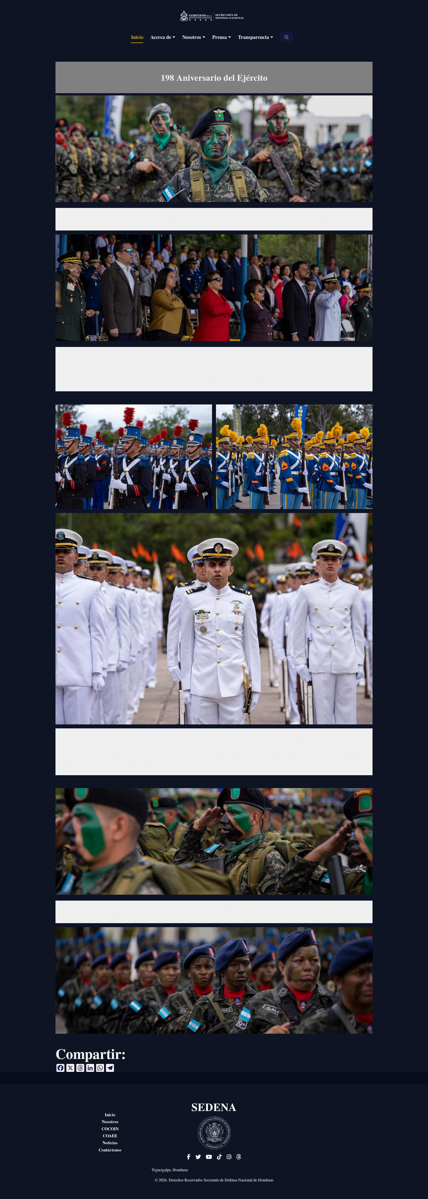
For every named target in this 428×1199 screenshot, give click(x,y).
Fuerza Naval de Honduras (219, 763)
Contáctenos (110, 1149)
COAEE (110, 1135)
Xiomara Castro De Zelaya (317, 216)
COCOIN (110, 1128)
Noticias (110, 1142)
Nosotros (110, 1121)
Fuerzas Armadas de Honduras (248, 216)
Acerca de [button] (160, 37)
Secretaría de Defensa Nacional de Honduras (238, 1179)
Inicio (137, 37)
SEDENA (214, 1107)
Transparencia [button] (253, 37)
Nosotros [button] (191, 37)
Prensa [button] (219, 37)
